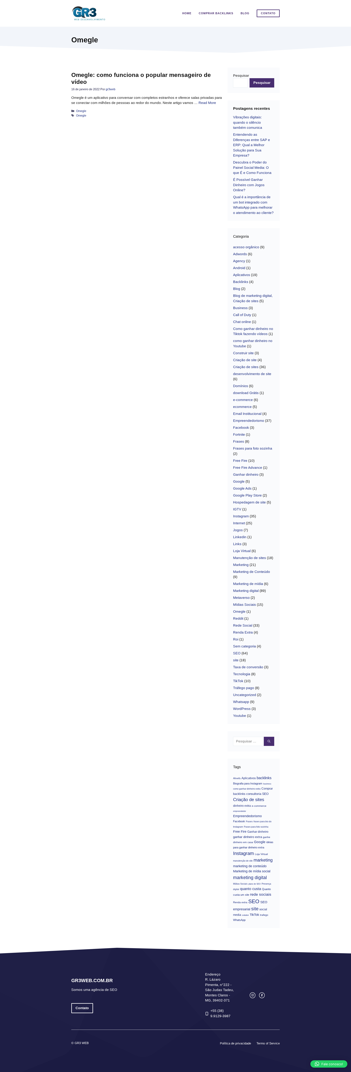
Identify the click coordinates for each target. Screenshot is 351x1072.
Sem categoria (244, 646)
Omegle (81, 111)
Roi (235, 639)
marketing (263, 860)
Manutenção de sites (249, 558)
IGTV (237, 509)
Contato (268, 13)
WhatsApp (239, 919)
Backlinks (240, 282)
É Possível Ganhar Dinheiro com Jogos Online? (249, 185)
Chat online (242, 322)
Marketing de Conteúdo (251, 572)
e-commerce (243, 400)
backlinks (264, 778)
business (267, 784)
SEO (237, 653)
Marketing (241, 565)
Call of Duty (242, 315)
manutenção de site (243, 861)
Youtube (239, 716)
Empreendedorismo (248, 421)
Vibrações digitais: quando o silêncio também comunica (247, 122)
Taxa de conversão (248, 667)
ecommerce (242, 407)
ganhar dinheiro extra (247, 837)
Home (186, 13)
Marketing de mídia (248, 584)
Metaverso (241, 598)
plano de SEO (254, 884)
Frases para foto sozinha (252, 448)
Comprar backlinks (216, 13)
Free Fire (240, 461)
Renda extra (240, 902)
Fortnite (239, 434)
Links (237, 544)
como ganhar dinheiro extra (247, 789)
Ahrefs (237, 778)
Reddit (238, 618)
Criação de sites (245, 367)
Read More (207, 103)
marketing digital (250, 877)
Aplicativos (241, 275)
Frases (238, 441)
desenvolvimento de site (252, 374)
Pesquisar (241, 75)
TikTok (238, 681)
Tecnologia (241, 674)
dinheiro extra (242, 805)
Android (239, 268)
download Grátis (246, 393)
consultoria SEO (257, 794)
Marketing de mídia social (251, 871)
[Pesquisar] (269, 741)
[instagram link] (252, 995)
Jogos (238, 530)
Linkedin (239, 537)
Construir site (243, 353)
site (236, 660)
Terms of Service (268, 1043)
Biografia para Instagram (247, 783)
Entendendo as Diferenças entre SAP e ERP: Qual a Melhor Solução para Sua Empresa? (251, 145)
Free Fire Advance (247, 468)
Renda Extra (243, 632)
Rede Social (242, 625)
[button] (328, 1064)
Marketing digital (246, 591)
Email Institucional (247, 414)
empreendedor (239, 811)
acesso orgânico (246, 247)
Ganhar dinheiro (245, 474)
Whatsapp (241, 702)
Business (240, 308)
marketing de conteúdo (250, 866)
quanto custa (250, 889)
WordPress (242, 709)
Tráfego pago (243, 688)
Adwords (240, 254)
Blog (245, 13)
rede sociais (260, 894)
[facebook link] (262, 995)
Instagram (241, 516)
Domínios (240, 386)
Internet (239, 523)
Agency (239, 261)
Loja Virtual (242, 551)
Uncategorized (244, 695)
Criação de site (245, 360)
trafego (264, 915)
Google (239, 481)
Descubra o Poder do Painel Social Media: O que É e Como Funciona (252, 167)
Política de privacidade (235, 1043)
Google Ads (242, 488)
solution (245, 915)
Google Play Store (247, 495)
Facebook (241, 427)
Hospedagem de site (249, 502)
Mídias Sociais (244, 605)
